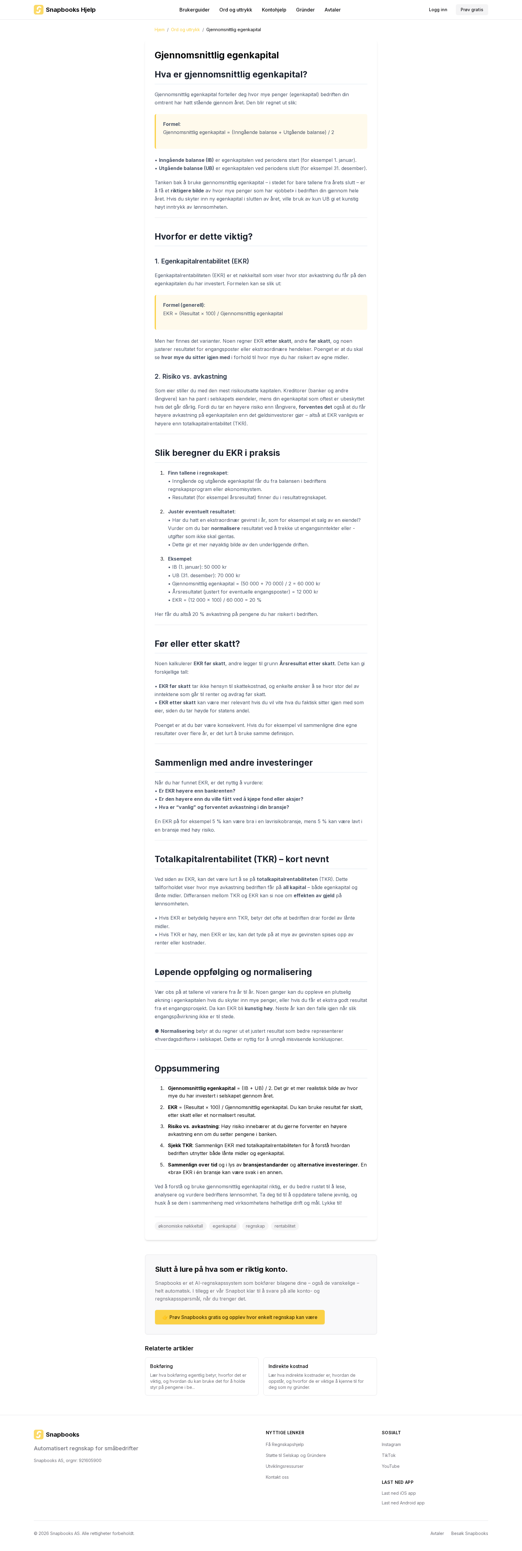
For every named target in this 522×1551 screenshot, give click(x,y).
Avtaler (332, 10)
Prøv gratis (472, 9)
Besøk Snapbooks (469, 1533)
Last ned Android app (403, 1502)
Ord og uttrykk (235, 10)
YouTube (391, 1466)
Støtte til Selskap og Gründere (296, 1455)
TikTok (389, 1455)
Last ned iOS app (399, 1493)
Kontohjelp (274, 10)
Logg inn (438, 9)
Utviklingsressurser (285, 1466)
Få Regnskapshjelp (285, 1444)
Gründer (305, 10)
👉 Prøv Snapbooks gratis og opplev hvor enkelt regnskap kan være (239, 1317)
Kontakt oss (277, 1477)
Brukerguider (194, 10)
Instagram (391, 1444)
